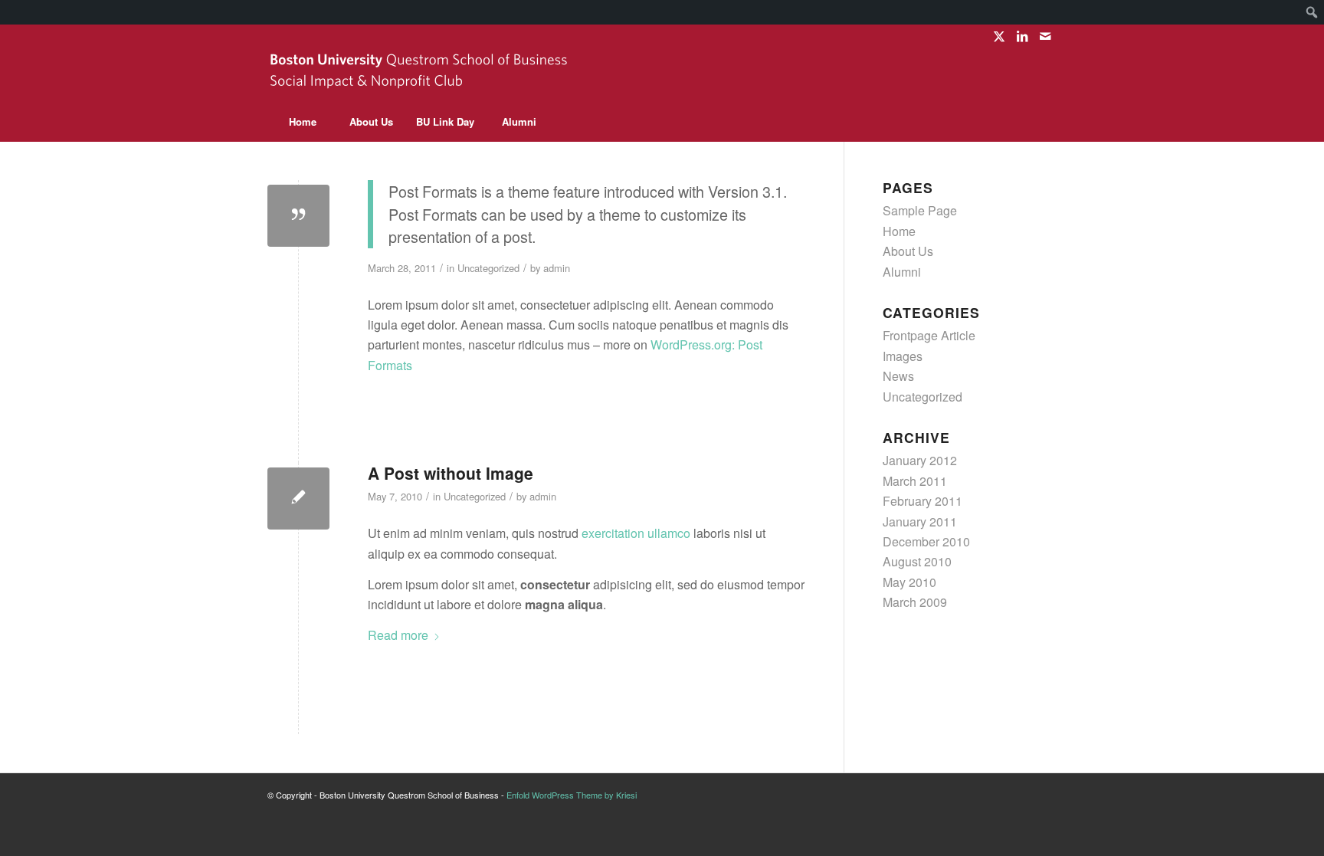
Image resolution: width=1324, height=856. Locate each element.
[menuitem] (1312, 12)
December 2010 (926, 541)
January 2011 (920, 521)
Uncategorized (488, 268)
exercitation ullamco (636, 533)
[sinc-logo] (420, 75)
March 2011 (915, 481)
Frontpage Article (929, 335)
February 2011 (922, 501)
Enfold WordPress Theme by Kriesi (571, 795)
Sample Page (920, 210)
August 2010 (917, 561)
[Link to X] (999, 36)
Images (903, 356)
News (898, 376)
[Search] (1022, 122)
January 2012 (920, 460)
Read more (398, 635)
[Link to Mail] (1045, 36)
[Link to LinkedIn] (1022, 36)
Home (899, 231)
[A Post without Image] (298, 498)
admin (556, 268)
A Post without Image (450, 472)
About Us (908, 251)
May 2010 (909, 582)
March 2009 (915, 602)
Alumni (902, 271)
